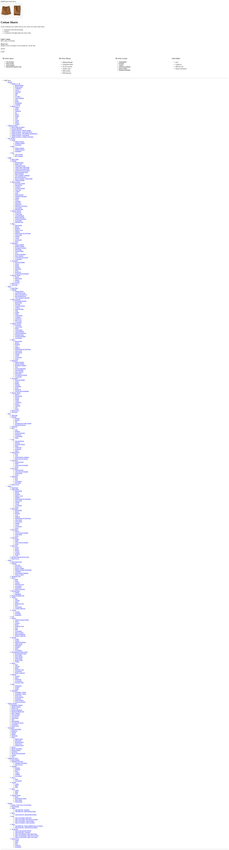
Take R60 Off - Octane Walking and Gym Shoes (29, 826)
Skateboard (18, 686)
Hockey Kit (18, 566)
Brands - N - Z (15, 106)
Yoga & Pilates (19, 251)
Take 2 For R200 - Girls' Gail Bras (25, 822)
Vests (16, 193)
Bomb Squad (18, 87)
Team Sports (18, 352)
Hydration (18, 613)
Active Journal (10, 65)
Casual (17, 238)
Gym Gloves (15, 716)
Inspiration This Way (17, 761)
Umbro (17, 120)
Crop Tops (18, 190)
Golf (12, 616)
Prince (17, 109)
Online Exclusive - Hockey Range (21, 130)
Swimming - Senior (20, 694)
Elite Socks (18, 740)
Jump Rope (18, 249)
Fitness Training (19, 244)
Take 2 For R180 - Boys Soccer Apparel (26, 819)
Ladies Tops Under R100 (22, 167)
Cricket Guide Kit (20, 608)
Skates (17, 689)
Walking (17, 232)
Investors (121, 63)
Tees (16, 430)
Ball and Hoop (15, 591)
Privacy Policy (123, 68)
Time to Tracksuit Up (21, 294)
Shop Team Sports (16, 562)
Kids (12, 153)
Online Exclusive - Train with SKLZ (21, 132)
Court (16, 555)
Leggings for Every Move (22, 170)
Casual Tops (18, 214)
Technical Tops (19, 335)
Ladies (13, 140)
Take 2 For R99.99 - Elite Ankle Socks (26, 834)
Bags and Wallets (20, 262)
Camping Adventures (21, 763)
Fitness (17, 531)
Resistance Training (20, 248)
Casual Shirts (18, 330)
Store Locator (10, 63)
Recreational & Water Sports (19, 652)
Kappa (17, 101)
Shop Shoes (14, 488)
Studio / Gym (19, 230)
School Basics (15, 452)
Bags (16, 480)
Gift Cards (14, 285)
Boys (12, 428)
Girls (12, 439)
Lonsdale (17, 104)
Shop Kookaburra (20, 634)
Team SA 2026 (19, 574)
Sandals (17, 236)
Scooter (17, 687)
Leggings (17, 186)
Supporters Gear (16, 576)
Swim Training (19, 700)
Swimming (14, 690)
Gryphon (17, 96)
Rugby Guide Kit (20, 673)
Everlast (17, 281)
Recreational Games (20, 653)
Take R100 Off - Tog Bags (22, 832)
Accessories (18, 207)
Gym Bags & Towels (21, 375)
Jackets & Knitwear (20, 219)
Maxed (17, 227)
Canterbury (18, 88)
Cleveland (18, 91)
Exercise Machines (16, 129)
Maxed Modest (19, 174)
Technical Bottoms (20, 336)
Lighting (17, 774)
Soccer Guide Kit (20, 589)
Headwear (18, 272)
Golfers (17, 198)
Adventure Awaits (20, 166)
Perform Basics (19, 162)
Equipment (18, 145)
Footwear (17, 845)
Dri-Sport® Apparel (20, 301)
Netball (17, 592)
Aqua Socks (18, 235)
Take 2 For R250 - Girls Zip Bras (24, 821)
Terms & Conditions (124, 66)
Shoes (13, 224)
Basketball (18, 594)
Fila (16, 95)
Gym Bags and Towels (21, 257)
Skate (13, 684)
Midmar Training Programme (23, 570)
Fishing (17, 661)
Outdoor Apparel (20, 143)
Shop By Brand (15, 275)
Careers (121, 65)
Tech (16, 252)
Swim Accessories (20, 702)
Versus (17, 122)
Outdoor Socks (19, 745)
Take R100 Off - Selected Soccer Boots (26, 827)
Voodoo (17, 124)
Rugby (17, 549)
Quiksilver (18, 111)
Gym (16, 346)
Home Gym (14, 708)
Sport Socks (18, 744)
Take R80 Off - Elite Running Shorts (25, 811)
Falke (16, 93)
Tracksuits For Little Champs (23, 423)
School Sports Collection (22, 457)
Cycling (13, 610)
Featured (13, 161)
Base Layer (18, 320)
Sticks (16, 621)
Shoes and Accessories (21, 459)
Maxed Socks (19, 739)
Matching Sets (19, 209)
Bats (16, 599)
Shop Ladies (15, 159)
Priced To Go (15, 283)
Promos (10, 803)
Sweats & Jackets (20, 188)
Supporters (14, 426)
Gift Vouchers (10, 62)
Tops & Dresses (19, 441)
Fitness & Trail (19, 462)
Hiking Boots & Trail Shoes (23, 233)
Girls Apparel (19, 154)
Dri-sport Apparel (20, 183)
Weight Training (19, 246)
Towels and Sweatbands (22, 273)
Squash (17, 641)
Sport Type (14, 546)
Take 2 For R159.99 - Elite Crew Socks (26, 837)
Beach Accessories (16, 748)
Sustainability (123, 62)
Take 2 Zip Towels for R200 (23, 830)
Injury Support (19, 256)
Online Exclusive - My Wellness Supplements (24, 133)
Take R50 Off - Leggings (22, 810)
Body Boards (19, 657)
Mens (13, 146)
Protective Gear (19, 584)
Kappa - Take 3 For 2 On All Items (21, 805)
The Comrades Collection (22, 175)
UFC (16, 119)
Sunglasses (18, 269)
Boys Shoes (14, 468)
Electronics (18, 679)
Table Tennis (18, 644)
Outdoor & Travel (13, 758)
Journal (17, 280)
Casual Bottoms (19, 215)
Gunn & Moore (19, 98)
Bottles (17, 265)
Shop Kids (14, 415)
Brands (10, 82)
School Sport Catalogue (21, 573)
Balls (16, 579)
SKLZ (17, 114)
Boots (16, 581)
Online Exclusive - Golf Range (20, 135)
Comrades (18, 571)
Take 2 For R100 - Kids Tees (23, 818)
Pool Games (18, 655)
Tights (17, 314)
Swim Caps (18, 695)
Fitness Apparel (19, 141)
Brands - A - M (15, 83)
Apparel (17, 583)
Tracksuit (17, 304)
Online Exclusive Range (22, 620)
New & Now (11, 138)
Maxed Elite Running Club (13, 66)
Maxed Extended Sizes (21, 172)
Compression (18, 315)
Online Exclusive (13, 125)
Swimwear (18, 212)
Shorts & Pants (19, 195)
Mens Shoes (14, 508)
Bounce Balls (19, 660)
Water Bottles (15, 721)
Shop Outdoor (15, 760)
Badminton (18, 645)
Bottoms (17, 431)
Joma (16, 100)
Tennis (17, 639)
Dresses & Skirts (19, 217)
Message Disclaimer (124, 70)
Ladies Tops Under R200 (22, 169)
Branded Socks (19, 742)
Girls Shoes (14, 460)
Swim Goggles (19, 697)
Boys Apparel (19, 156)
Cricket (17, 552)
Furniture (17, 769)
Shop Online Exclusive (18, 127)
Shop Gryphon (19, 632)
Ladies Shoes (15, 489)
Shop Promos (15, 806)
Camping (14, 766)
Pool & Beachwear (20, 177)
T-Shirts (17, 191)
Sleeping (17, 768)
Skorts (17, 199)
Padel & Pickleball (20, 642)
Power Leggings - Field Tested (23, 178)
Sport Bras (18, 203)
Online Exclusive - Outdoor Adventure (22, 137)
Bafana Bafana (19, 85)
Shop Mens (14, 288)
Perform (17, 418)
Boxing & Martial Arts (17, 595)
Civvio (17, 90)
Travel (13, 777)
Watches (17, 267)
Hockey (17, 550)
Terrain (17, 116)
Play (16, 422)
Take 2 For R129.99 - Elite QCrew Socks (27, 835)
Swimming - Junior (20, 692)
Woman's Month (19, 180)
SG (16, 112)
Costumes (18, 201)
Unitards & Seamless (21, 196)
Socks (16, 241)
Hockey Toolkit (19, 568)
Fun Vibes (18, 483)
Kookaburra (18, 103)
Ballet (16, 446)
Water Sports (18, 658)
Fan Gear (17, 565)
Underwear (18, 204)
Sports (9, 560)
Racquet (13, 637)
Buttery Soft (18, 164)
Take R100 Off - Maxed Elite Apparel (25, 814)
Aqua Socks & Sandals (21, 465)
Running (17, 228)
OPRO (17, 108)
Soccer (17, 547)
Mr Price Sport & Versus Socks (20, 557)
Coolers (13, 755)
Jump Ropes (14, 718)
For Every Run (19, 682)
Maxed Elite (18, 185)
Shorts (17, 328)
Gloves (17, 264)
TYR (16, 117)
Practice (17, 420)
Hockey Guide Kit (20, 636)
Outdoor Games (15, 795)
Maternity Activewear (21, 206)
